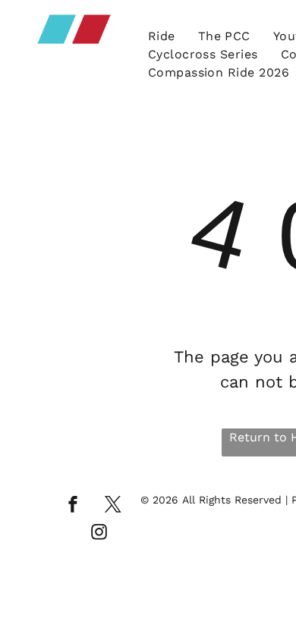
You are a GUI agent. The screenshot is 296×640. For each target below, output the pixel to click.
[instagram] (99, 534)
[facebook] (73, 506)
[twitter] (113, 506)
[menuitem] (162, 36)
